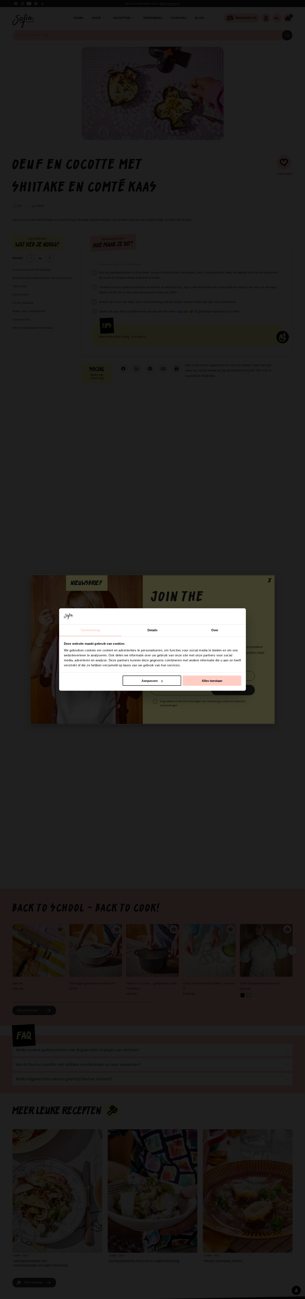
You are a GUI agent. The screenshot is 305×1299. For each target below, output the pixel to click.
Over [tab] (214, 630)
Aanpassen (150, 680)
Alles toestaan (212, 680)
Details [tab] (153, 630)
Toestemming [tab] (90, 630)
